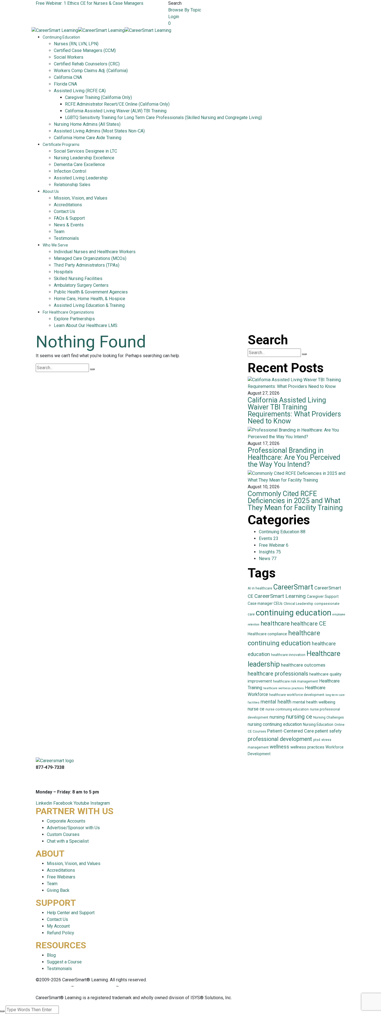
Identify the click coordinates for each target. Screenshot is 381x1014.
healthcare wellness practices (283, 688)
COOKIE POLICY (136, 986)
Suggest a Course (64, 962)
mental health (276, 702)
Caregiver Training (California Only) (98, 97)
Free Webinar (273, 545)
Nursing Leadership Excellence (84, 157)
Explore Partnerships (74, 318)
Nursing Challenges (328, 717)
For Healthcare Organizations (68, 312)
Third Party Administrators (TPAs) (86, 265)
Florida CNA (65, 84)
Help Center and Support (71, 912)
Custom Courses (63, 834)
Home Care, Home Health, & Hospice (89, 298)
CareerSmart (293, 587)
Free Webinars (61, 877)
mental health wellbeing (314, 702)
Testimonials (66, 238)
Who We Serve (55, 245)
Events (268, 538)
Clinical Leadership (298, 604)
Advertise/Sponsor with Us (73, 827)
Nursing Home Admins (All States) (87, 124)
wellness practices (307, 747)
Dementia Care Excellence (79, 164)
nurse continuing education (287, 709)
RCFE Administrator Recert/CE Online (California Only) (117, 104)
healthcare (275, 623)
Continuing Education (61, 37)
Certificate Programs (61, 144)
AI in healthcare (260, 588)
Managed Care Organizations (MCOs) (90, 258)
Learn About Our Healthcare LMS (85, 325)
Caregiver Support (323, 596)
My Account (58, 926)
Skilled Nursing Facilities (78, 278)
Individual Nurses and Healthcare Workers (95, 251)
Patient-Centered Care (290, 731)
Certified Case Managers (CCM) (85, 50)
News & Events (69, 225)
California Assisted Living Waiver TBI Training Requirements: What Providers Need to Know (294, 410)
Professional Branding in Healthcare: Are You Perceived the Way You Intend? (294, 457)
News (267, 558)
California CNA (68, 77)
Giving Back (58, 890)
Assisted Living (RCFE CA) (80, 90)
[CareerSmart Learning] (55, 30)
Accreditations (68, 204)
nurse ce (256, 709)
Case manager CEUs (265, 603)
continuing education (293, 612)
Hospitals (63, 271)
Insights (270, 552)
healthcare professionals (278, 673)
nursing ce (299, 716)
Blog (51, 955)
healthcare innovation (288, 655)
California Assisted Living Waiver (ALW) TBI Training (116, 110)
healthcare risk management (295, 681)
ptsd (316, 740)
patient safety (328, 731)
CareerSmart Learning (280, 596)
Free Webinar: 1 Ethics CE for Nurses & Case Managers (89, 3)
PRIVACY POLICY (53, 986)
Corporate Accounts (66, 821)
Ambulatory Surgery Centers (81, 285)
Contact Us (64, 211)
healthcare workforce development (296, 695)
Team (59, 231)
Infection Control (70, 171)
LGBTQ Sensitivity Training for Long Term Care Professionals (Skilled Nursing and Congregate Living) (163, 117)
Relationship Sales (72, 184)
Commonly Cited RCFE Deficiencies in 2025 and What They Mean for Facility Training (295, 501)
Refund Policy (60, 932)
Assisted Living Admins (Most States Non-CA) (99, 131)
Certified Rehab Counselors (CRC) (87, 64)
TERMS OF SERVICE (95, 986)
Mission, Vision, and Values (80, 198)
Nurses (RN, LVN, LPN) (76, 43)
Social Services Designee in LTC (85, 151)
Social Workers (68, 57)
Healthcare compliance (267, 634)
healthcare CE (308, 623)
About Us (51, 191)
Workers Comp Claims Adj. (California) (91, 70)
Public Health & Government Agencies (91, 292)
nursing (277, 717)
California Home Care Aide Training (87, 137)
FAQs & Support (69, 218)
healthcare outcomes (303, 665)
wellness (279, 747)
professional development (280, 739)
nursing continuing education (275, 724)
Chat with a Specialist (68, 841)
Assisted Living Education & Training (89, 305)
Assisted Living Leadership (81, 178)
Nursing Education (318, 724)
